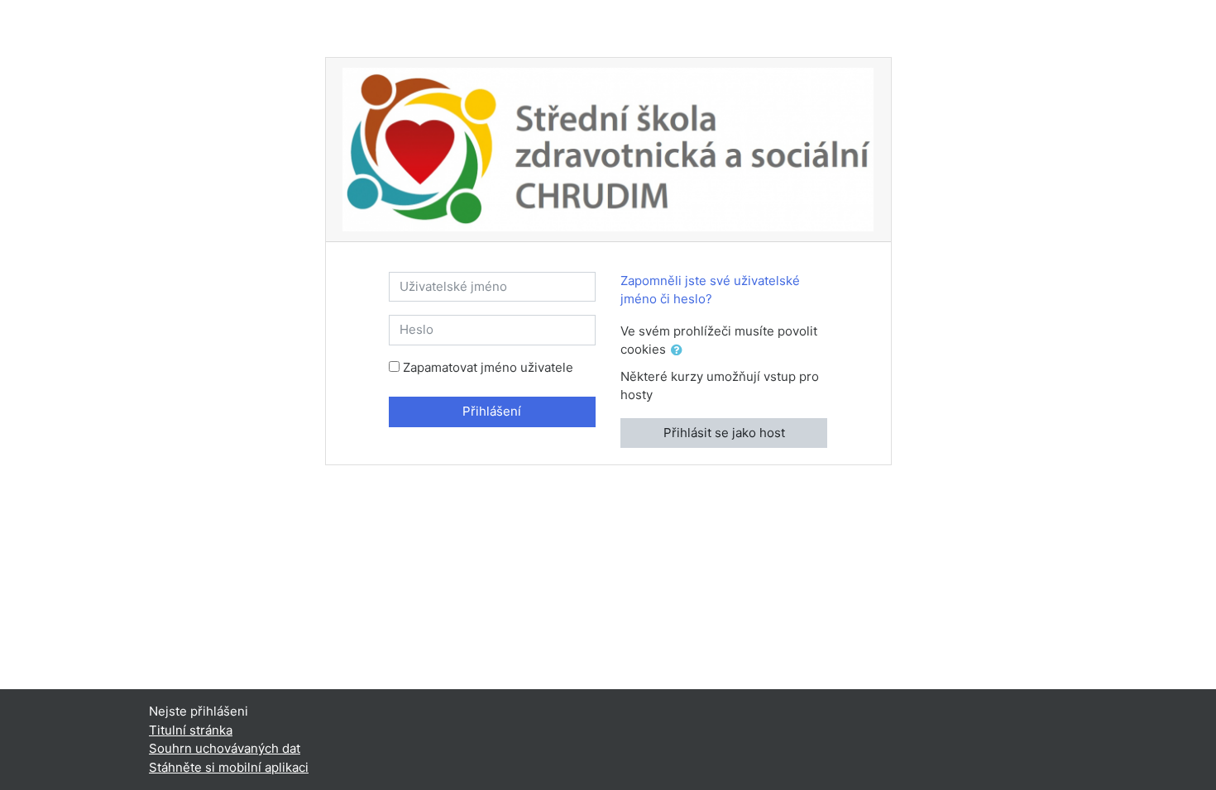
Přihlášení (491, 411)
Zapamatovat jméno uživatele (488, 367)
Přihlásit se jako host (724, 432)
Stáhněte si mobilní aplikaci (229, 767)
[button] (680, 350)
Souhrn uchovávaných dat (224, 748)
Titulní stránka (190, 730)
